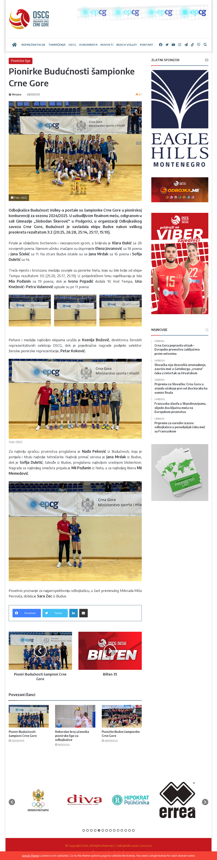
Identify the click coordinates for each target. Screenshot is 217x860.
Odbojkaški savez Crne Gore (134, 845)
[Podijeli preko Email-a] (83, 613)
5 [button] (99, 830)
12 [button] (125, 830)
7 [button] (106, 830)
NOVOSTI (106, 44)
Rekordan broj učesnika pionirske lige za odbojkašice (72, 736)
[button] (12, 802)
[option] (28, 800)
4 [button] (95, 830)
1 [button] (83, 830)
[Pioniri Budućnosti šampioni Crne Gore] (29, 716)
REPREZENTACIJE (33, 44)
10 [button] (118, 830)
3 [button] (91, 830)
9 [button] (114, 830)
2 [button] (87, 830)
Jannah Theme (30, 855)
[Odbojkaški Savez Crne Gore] (29, 19)
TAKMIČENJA (56, 44)
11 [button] (122, 830)
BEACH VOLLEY (126, 44)
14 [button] (133, 830)
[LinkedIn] (73, 613)
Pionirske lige (20, 61)
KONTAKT (146, 44)
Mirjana (16, 94)
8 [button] (110, 830)
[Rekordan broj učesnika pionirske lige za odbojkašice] (75, 716)
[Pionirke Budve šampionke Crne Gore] (122, 716)
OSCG (72, 44)
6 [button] (103, 830)
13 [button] (129, 830)
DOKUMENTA (88, 44)
